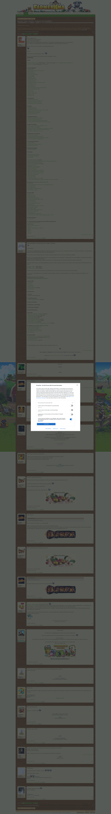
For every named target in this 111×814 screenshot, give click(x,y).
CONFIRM (46, 424)
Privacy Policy (63, 428)
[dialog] (55, 407)
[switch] (71, 405)
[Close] (78, 385)
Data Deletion (48, 428)
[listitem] (55, 402)
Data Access (55, 428)
